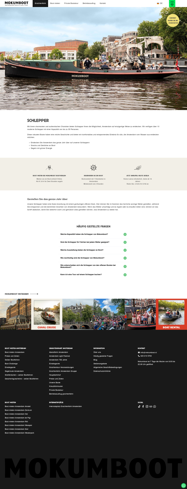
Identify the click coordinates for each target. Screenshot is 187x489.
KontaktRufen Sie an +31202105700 (173, 20)
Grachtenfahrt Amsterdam (61, 348)
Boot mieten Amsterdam (15, 348)
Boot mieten (10, 402)
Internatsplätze (56, 402)
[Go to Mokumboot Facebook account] (143, 407)
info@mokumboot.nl (149, 353)
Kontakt (141, 348)
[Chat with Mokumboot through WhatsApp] (155, 407)
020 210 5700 (146, 356)
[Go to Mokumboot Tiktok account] (140, 407)
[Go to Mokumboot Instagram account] (147, 407)
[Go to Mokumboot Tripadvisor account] (151, 407)
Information (99, 348)
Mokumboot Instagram (17, 294)
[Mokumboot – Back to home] (19, 3)
